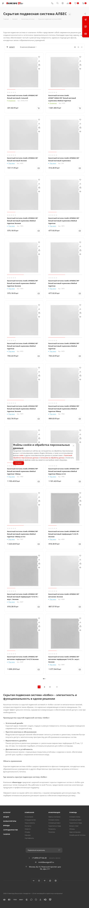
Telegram (44, 880)
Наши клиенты (30, 823)
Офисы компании (54, 817)
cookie (21, 455)
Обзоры (72, 829)
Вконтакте (33, 880)
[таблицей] (81, 47)
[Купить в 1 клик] (39, 65)
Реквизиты (52, 829)
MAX (50, 880)
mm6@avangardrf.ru (46, 862)
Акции (6, 817)
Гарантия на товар (54, 826)
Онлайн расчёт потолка (77, 835)
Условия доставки (54, 823)
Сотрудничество (10, 830)
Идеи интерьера (74, 832)
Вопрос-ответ (73, 826)
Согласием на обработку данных (52, 458)
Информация (54, 812)
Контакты (28, 826)
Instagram (39, 880)
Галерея (6, 834)
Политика (51, 832)
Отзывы (27, 832)
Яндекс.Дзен (55, 880)
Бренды (6, 825)
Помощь (73, 812)
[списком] (78, 47)
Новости (27, 829)
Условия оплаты (53, 820)
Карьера (27, 835)
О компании (29, 817)
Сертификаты (29, 838)
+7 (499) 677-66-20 (39, 858)
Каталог (7, 812)
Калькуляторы (9, 821)
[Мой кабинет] (63, 3)
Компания (29, 812)
